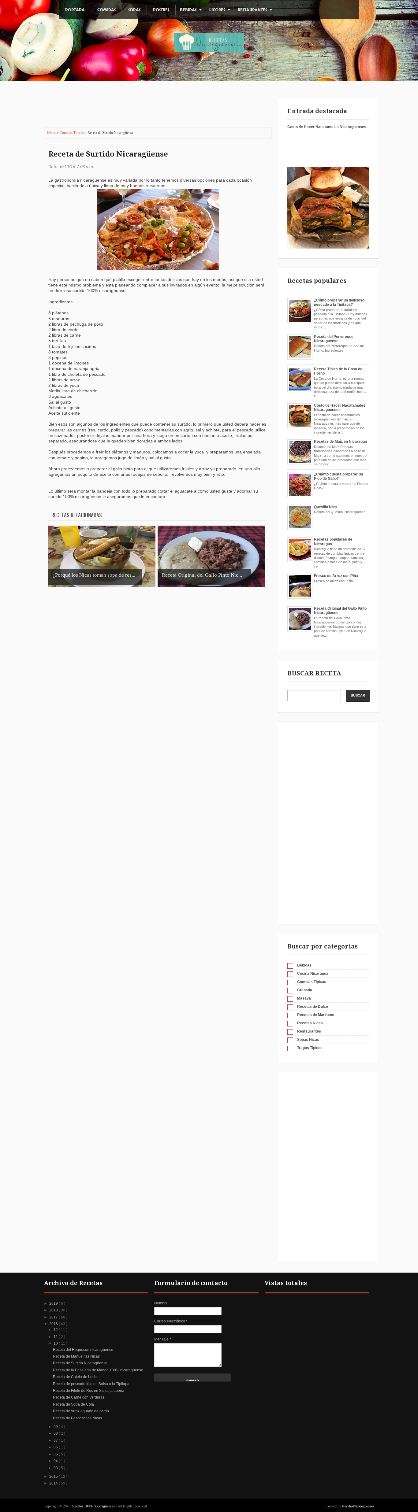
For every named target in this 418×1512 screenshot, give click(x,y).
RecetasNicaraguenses (358, 1506)
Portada (75, 10)
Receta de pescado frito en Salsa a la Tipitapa (91, 1384)
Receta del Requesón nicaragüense (83, 1349)
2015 (54, 1476)
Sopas (134, 10)
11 (56, 1337)
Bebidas (188, 10)
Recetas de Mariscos (315, 1015)
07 (56, 1440)
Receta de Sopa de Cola (73, 1404)
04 (56, 1461)
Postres (161, 10)
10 (56, 1343)
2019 (54, 1303)
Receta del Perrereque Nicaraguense (333, 339)
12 (56, 1330)
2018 (54, 1310)
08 (56, 1433)
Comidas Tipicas (72, 133)
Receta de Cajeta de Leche (76, 1377)
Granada (304, 990)
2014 (54, 1483)
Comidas (106, 10)
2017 (54, 1317)
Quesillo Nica (325, 507)
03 (56, 1468)
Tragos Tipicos (310, 1048)
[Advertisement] (153, 108)
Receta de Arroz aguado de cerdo (81, 1411)
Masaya (304, 998)
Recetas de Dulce (312, 1006)
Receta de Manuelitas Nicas (76, 1356)
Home (52, 133)
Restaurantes (252, 10)
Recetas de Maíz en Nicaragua (340, 441)
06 (56, 1447)
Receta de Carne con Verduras (78, 1397)
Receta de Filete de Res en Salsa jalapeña (88, 1390)
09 (56, 1427)
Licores (217, 10)
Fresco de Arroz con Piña (336, 576)
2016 (54, 1324)
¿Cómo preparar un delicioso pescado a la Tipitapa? (339, 302)
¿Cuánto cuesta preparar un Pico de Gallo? (338, 476)
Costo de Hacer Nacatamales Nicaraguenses (326, 127)
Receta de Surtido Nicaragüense (108, 154)
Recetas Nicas (310, 1023)
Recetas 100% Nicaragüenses (94, 1506)
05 (56, 1454)
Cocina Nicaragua (312, 973)
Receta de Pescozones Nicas (77, 1418)
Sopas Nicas (308, 1039)
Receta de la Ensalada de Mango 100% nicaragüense (98, 1370)
